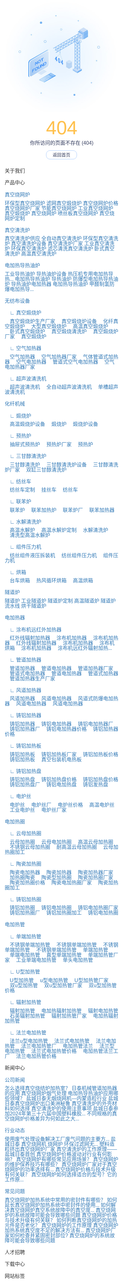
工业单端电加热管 (33, 960)
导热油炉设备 (51, 274)
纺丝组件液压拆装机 (30, 555)
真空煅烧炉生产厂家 (30, 321)
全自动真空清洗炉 (61, 238)
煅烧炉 (56, 424)
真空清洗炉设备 (28, 243)
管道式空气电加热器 (73, 362)
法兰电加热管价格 (33, 1056)
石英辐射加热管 (25, 1016)
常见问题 (15, 1191)
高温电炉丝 (99, 805)
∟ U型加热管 (22, 972)
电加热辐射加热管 (59, 1011)
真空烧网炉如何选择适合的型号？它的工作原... (61, 1177)
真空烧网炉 (17, 194)
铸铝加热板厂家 (56, 754)
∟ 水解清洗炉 (23, 522)
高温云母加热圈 (93, 842)
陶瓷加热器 (56, 872)
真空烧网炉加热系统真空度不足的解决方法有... (61, 1228)
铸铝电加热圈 (54, 907)
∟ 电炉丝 (18, 796)
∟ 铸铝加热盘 (23, 771)
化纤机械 (15, 403)
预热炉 (83, 444)
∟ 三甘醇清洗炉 (25, 456)
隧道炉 (12, 592)
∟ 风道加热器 (23, 690)
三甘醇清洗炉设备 (64, 464)
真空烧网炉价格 (100, 203)
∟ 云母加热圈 (23, 833)
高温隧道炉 (86, 601)
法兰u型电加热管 (26, 1041)
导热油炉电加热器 (31, 284)
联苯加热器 (99, 510)
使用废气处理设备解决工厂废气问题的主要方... (57, 1139)
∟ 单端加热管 (23, 936)
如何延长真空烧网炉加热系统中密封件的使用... (61, 1202)
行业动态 (15, 1130)
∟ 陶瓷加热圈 (23, 864)
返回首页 (61, 154)
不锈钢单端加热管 (27, 945)
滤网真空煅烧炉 (64, 203)
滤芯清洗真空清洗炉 (70, 248)
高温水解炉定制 (56, 530)
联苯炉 (15, 510)
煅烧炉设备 (83, 424)
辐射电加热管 (100, 1011)
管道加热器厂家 (93, 668)
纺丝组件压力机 (76, 555)
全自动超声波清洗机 (66, 387)
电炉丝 (15, 805)
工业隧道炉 (33, 601)
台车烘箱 (17, 580)
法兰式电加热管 (69, 1041)
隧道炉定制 (60, 601)
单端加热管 (93, 950)
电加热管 (15, 924)
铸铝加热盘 (20, 779)
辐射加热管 (20, 1011)
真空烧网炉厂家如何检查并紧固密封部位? (60, 1233)
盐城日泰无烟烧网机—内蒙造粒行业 (66, 1098)
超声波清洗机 (22, 387)
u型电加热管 (51, 980)
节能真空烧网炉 (59, 208)
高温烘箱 (80, 580)
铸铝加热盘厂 (22, 784)
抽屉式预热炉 (22, 444)
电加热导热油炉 (22, 265)
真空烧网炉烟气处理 (44, 1093)
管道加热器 (20, 668)
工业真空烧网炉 (95, 208)
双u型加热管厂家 (60, 985)
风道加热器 (20, 698)
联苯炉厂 (70, 510)
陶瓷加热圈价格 (25, 882)
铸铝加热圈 (20, 907)
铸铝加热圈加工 (61, 912)
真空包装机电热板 (59, 759)
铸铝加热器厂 (22, 729)
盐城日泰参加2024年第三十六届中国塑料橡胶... (61, 1111)
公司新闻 (15, 1080)
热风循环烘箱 (49, 580)
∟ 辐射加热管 (23, 1002)
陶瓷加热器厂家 (93, 872)
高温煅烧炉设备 (25, 424)
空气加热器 (20, 357)
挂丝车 (46, 489)
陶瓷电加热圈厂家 (69, 882)
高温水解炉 (20, 530)
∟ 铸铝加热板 (23, 746)
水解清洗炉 (93, 530)
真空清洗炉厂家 (65, 243)
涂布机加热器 (69, 638)
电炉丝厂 (38, 805)
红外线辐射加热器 (27, 638)
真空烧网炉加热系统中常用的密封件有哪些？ (55, 1200)
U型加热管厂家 (88, 980)
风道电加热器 (54, 698)
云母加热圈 (20, 842)
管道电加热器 (54, 668)
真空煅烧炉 (17, 213)
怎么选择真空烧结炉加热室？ (37, 1088)
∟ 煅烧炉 (18, 416)
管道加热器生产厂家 (30, 678)
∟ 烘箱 (15, 572)
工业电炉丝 (20, 810)
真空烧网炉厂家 (22, 208)
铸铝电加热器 (54, 724)
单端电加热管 (22, 955)
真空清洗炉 (17, 230)
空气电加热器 (28, 362)
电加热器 (15, 617)
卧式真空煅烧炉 (25, 331)
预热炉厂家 (56, 444)
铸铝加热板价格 (98, 754)
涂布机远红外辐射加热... (82, 648)
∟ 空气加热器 (23, 348)
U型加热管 (19, 980)
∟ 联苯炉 (18, 501)
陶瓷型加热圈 (54, 877)
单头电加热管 (75, 960)
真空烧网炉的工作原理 (66, 1225)
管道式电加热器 (25, 673)
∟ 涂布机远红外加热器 (33, 629)
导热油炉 (61, 279)
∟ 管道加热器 (23, 660)
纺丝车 (68, 489)
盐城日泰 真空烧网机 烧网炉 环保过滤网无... (60, 1141)
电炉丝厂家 (51, 810)
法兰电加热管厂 (36, 1046)
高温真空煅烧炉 (88, 326)
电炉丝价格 (68, 805)
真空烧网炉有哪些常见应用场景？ (54, 1159)
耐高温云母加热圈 (74, 847)
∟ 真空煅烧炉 (23, 312)
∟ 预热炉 (18, 436)
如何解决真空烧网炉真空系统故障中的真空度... (60, 1207)
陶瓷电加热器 (22, 872)
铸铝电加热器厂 (93, 724)
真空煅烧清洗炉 (66, 331)
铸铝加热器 (20, 724)
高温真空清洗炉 (38, 253)
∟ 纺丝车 (18, 481)
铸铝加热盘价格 (56, 779)
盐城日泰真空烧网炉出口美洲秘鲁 (61, 1101)
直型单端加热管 (61, 955)
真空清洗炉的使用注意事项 (61, 1108)
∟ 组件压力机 (23, 547)
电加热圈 (15, 821)
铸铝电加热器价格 (64, 729)
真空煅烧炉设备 (76, 321)
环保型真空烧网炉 (25, 203)
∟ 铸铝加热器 (23, 715)
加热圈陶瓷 (20, 877)
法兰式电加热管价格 (51, 1051)
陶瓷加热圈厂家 (93, 877)
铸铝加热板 (20, 754)
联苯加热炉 (41, 510)
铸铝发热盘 (93, 784)
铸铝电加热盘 (59, 784)
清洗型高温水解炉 (27, 535)
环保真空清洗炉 (28, 248)
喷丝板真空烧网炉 (78, 213)
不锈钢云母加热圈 (27, 847)
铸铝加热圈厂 (22, 912)
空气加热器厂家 (56, 357)
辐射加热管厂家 (66, 1016)
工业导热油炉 (20, 274)
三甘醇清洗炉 (22, 464)
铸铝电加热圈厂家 (95, 907)
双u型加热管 (21, 985)
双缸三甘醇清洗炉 (44, 469)
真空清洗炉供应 (22, 238)
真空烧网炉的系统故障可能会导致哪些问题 (60, 1212)
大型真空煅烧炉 (46, 326)
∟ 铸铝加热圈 (23, 899)
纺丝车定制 (20, 489)
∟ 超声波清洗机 (25, 378)
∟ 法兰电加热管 (25, 1032)
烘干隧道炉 (33, 606)
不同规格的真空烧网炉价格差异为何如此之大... (61, 1116)
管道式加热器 (100, 673)
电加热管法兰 (75, 1046)
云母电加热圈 (54, 842)
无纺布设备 (17, 301)
